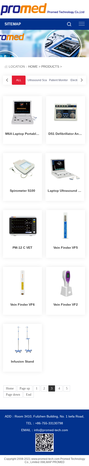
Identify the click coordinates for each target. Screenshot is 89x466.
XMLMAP (46, 462)
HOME (33, 66)
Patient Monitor (58, 80)
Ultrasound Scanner (40, 80)
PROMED (58, 462)
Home (10, 388)
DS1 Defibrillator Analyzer (65, 134)
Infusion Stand (22, 361)
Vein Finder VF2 (65, 304)
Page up (25, 388)
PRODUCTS (50, 66)
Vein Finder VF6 (22, 304)
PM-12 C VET (22, 247)
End (28, 394)
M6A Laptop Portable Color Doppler (22, 134)
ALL (18, 80)
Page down (13, 394)
